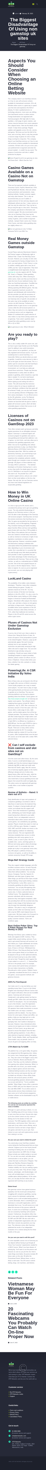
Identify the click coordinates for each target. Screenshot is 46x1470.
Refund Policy (14, 1414)
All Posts (22, 42)
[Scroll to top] (43, 1465)
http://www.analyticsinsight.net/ (17, 699)
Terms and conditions (16, 1410)
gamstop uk (11, 272)
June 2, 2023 (13, 1303)
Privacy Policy (14, 1412)
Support (12, 1396)
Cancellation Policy (16, 1416)
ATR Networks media (16, 1394)
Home (14, 42)
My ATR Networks (15, 1392)
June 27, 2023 (13, 1342)
